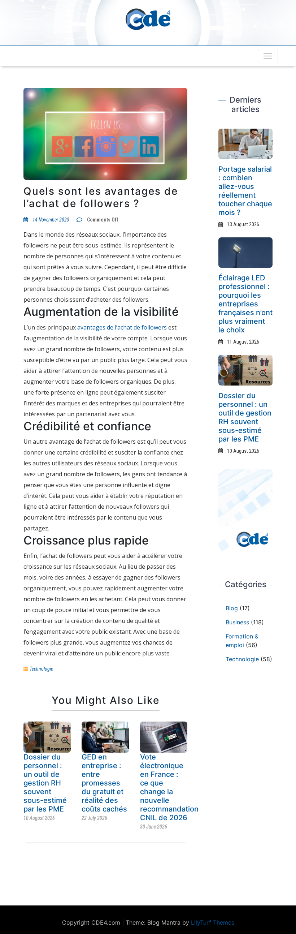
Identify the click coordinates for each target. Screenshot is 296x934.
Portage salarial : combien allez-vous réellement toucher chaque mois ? (245, 191)
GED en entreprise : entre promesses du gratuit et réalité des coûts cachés (104, 783)
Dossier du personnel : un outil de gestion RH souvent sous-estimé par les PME (45, 783)
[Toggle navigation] (268, 56)
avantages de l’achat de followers (122, 327)
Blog (232, 608)
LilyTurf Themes (212, 922)
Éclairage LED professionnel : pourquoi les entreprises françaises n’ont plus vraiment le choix (245, 304)
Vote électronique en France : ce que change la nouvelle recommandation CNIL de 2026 (169, 787)
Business (237, 622)
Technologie (41, 669)
